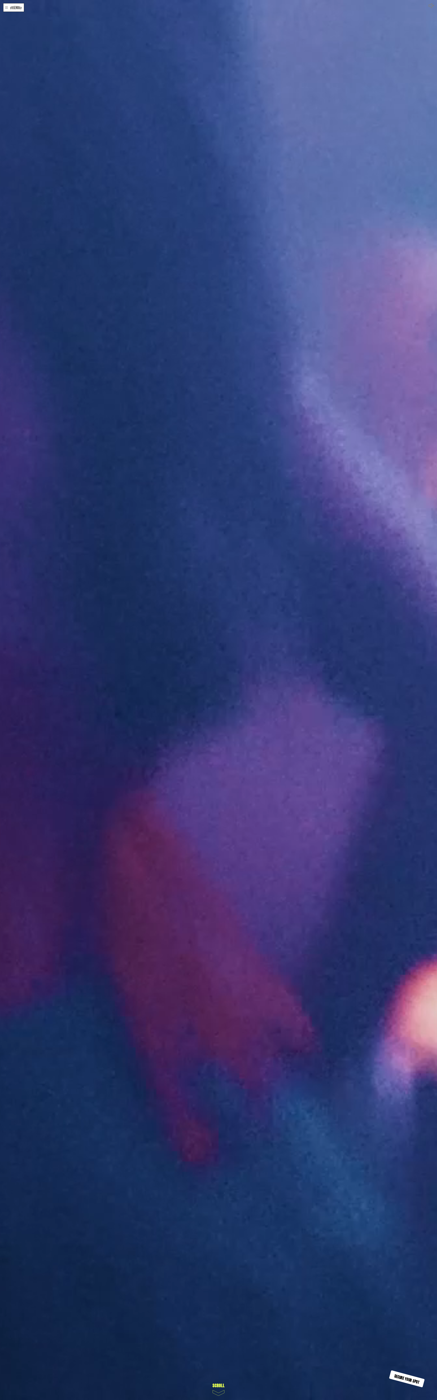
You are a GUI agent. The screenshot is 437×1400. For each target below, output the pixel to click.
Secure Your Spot (407, 1378)
